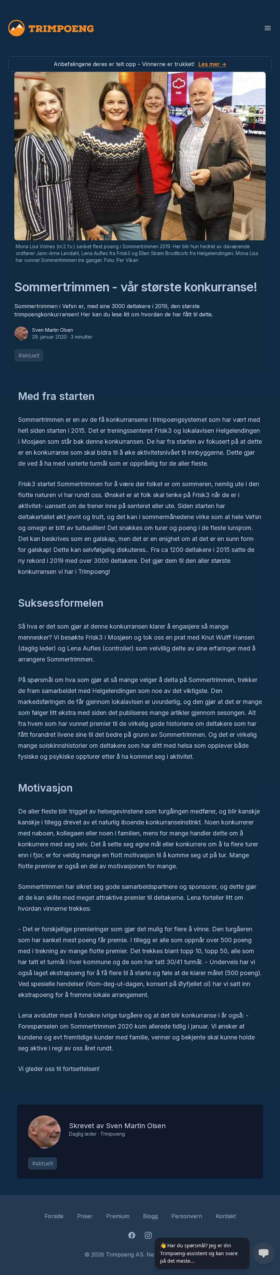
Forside (54, 1216)
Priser (85, 1216)
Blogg (150, 1216)
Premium (117, 1216)
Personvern (186, 1216)
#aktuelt (28, 355)
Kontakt (226, 1216)
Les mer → (212, 64)
